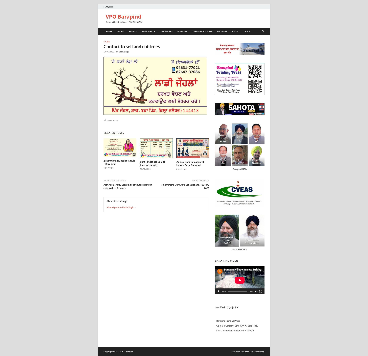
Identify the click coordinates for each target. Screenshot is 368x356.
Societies (222, 31)
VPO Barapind (123, 16)
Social (235, 31)
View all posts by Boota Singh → (121, 207)
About (120, 31)
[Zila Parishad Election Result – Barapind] (119, 148)
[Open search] (263, 31)
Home (109, 31)
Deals (247, 31)
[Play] (218, 291)
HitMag (260, 351)
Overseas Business (202, 31)
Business (182, 31)
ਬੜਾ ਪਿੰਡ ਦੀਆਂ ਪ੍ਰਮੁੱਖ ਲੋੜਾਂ (227, 307)
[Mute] (256, 291)
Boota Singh (124, 52)
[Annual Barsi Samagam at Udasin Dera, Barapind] (192, 149)
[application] (239, 280)
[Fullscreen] (260, 291)
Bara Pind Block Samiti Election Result (152, 163)
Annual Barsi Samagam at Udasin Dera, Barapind (190, 163)
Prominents (148, 31)
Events (133, 31)
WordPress (248, 351)
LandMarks (166, 31)
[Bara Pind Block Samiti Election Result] (156, 149)
